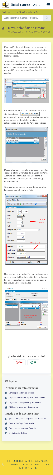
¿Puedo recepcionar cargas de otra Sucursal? (27, 418)
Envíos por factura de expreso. (21, 393)
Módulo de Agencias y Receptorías (23, 407)
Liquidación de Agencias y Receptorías (25, 402)
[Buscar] (47, 18)
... (13, 12)
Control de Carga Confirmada (21, 423)
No (21, 362)
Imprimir (13, 381)
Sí (35, 362)
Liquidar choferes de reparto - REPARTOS (27, 398)
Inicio (4, 12)
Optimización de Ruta (18, 433)
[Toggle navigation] (48, 4)
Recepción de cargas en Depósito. (23, 428)
